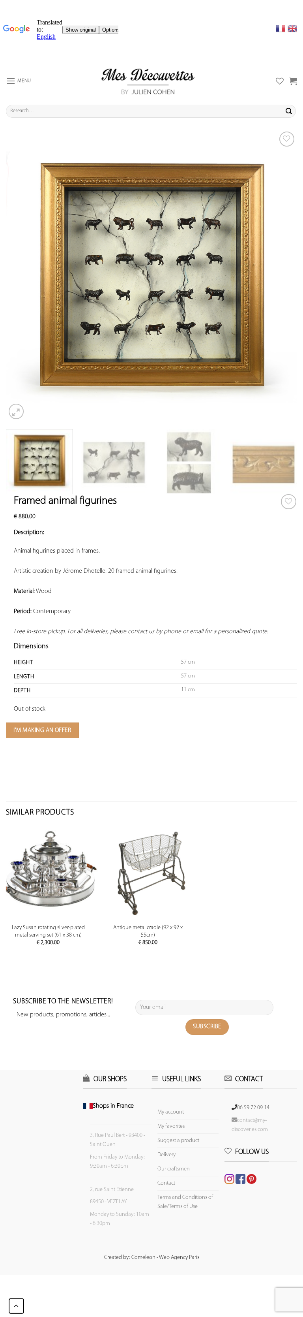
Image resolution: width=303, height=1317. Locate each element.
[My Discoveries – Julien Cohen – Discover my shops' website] (148, 81)
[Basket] (293, 81)
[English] (292, 28)
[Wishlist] (288, 502)
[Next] (281, 275)
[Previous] (22, 275)
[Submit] (289, 111)
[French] (282, 28)
